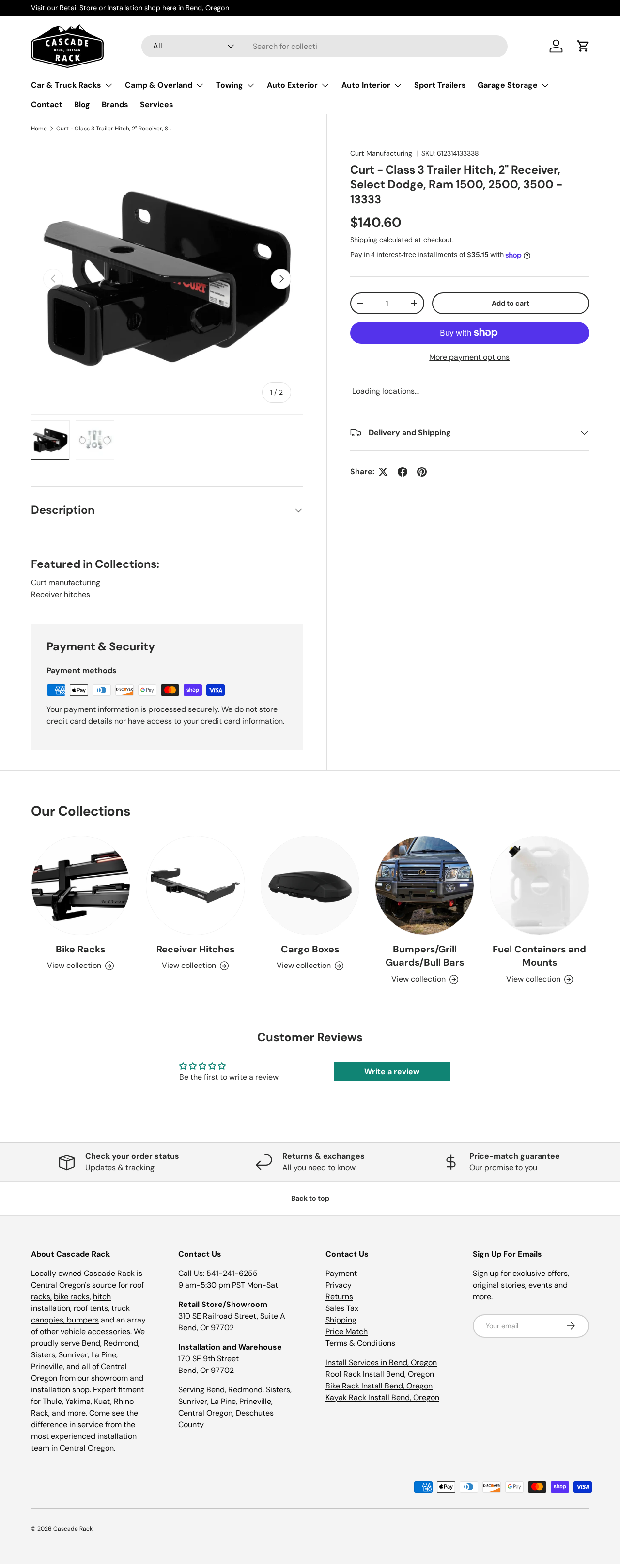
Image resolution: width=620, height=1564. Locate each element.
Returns (339, 1296)
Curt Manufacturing (381, 153)
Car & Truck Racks (66, 85)
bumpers (83, 1320)
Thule (52, 1401)
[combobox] (324, 46)
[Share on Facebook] (402, 472)
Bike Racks (80, 949)
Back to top (310, 1198)
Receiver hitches (60, 594)
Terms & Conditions (360, 1343)
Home (39, 128)
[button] (583, 46)
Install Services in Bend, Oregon (381, 1362)
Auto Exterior (292, 85)
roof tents (91, 1308)
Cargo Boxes (310, 949)
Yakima (78, 1401)
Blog (82, 104)
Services (156, 104)
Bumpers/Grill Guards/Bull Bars (425, 956)
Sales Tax (342, 1308)
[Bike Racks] (80, 885)
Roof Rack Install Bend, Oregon (380, 1374)
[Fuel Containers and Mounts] (539, 885)
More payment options (469, 357)
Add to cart (510, 303)
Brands (115, 104)
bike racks (72, 1296)
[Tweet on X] (383, 472)
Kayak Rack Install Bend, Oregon (382, 1397)
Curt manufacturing (65, 583)
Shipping (363, 239)
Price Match (347, 1331)
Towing (229, 85)
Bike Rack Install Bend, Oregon (379, 1386)
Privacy (339, 1285)
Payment (341, 1273)
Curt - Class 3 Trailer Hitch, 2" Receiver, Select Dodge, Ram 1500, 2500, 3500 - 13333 (114, 128)
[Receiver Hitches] (195, 885)
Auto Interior (365, 85)
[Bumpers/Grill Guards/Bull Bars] (424, 885)
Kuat (102, 1401)
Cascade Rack (73, 1528)
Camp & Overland (158, 85)
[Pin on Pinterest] (422, 472)
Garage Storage (508, 85)
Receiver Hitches (195, 949)
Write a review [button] (391, 1071)
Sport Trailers (440, 85)
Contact (46, 104)
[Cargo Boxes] (310, 885)
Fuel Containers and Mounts (539, 956)
